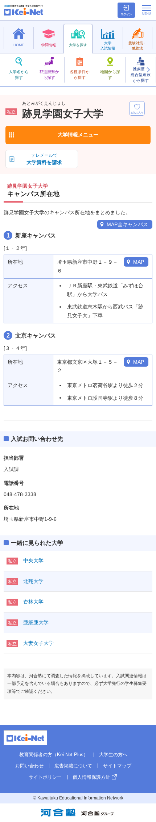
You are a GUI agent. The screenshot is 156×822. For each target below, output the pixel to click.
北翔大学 (33, 581)
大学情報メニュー (78, 134)
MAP (138, 262)
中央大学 (33, 560)
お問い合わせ (29, 766)
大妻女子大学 (38, 643)
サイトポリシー (45, 777)
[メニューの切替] (146, 10)
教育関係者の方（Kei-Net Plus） (53, 754)
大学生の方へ (113, 754)
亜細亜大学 (36, 622)
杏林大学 (33, 601)
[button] (148, 69)
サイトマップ (117, 766)
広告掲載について (73, 766)
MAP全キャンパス (127, 224)
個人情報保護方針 (91, 777)
